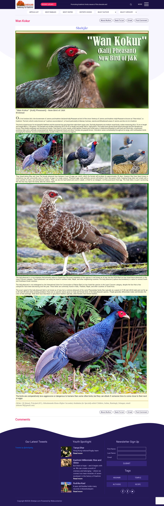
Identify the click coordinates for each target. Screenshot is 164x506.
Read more (77, 453)
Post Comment (141, 20)
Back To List (119, 20)
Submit (126, 463)
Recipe (138, 484)
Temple (138, 478)
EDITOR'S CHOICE (86, 12)
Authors (117, 484)
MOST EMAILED (50, 12)
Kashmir (117, 478)
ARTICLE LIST (34, 12)
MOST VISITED (68, 12)
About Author (106, 20)
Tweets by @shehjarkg (24, 448)
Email (130, 20)
